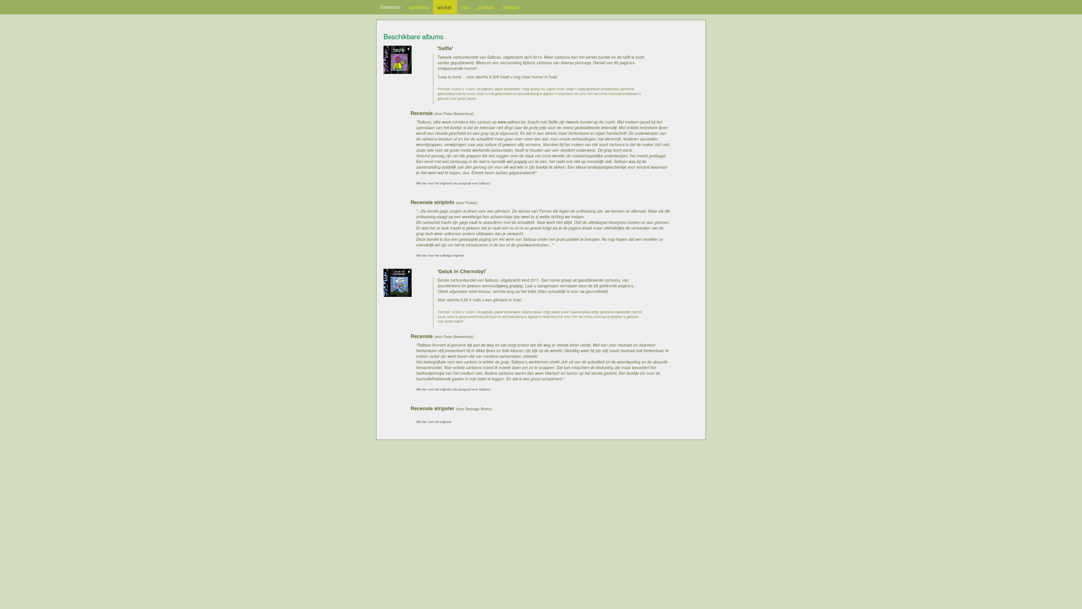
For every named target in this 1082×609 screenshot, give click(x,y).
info (465, 7)
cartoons (419, 7)
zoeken (486, 7)
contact (511, 7)
